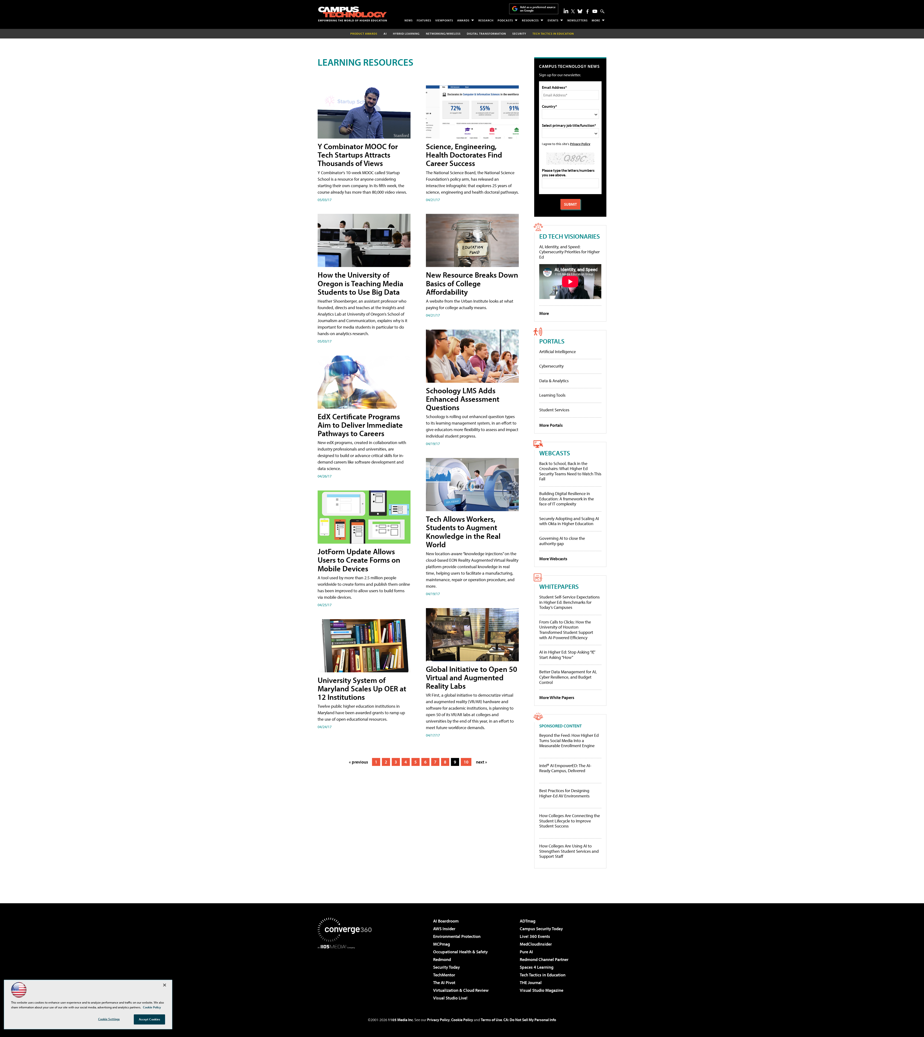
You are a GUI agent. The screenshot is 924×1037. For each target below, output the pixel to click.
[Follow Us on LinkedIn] (566, 10)
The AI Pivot (444, 982)
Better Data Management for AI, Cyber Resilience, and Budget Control (568, 677)
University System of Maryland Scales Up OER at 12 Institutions (362, 688)
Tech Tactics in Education (542, 975)
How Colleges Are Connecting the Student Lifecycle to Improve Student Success (569, 821)
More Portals (551, 425)
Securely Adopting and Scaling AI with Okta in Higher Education (569, 521)
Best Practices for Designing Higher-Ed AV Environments (564, 793)
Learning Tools (552, 395)
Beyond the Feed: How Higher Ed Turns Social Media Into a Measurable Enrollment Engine (569, 740)
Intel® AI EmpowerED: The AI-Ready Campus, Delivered (565, 768)
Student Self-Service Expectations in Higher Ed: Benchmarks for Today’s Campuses (569, 602)
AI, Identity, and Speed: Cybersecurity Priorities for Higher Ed (569, 252)
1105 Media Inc (400, 1019)
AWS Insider (444, 928)
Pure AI (526, 951)
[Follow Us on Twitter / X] (573, 11)
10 (466, 762)
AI (385, 33)
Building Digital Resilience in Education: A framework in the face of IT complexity (566, 499)
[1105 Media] (346, 973)
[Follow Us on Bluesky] (580, 11)
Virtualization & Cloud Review (460, 990)
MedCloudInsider (536, 944)
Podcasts (505, 20)
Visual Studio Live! (450, 998)
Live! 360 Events (535, 936)
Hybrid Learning (406, 33)
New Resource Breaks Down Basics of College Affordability (472, 283)
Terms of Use (491, 1019)
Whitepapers (559, 586)
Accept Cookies (149, 1019)
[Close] (164, 985)
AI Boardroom (446, 921)
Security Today (446, 967)
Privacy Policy (580, 143)
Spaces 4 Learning (536, 967)
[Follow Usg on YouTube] (594, 11)
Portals (552, 341)
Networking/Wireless (443, 33)
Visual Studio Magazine (541, 990)
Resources (530, 20)
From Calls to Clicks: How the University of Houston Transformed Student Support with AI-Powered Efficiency (566, 629)
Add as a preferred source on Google (538, 8)
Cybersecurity (551, 366)
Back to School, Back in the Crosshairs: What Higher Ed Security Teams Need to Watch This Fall (570, 471)
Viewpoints (444, 20)
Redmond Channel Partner (544, 959)
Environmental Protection (457, 936)
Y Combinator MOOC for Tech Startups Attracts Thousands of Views (358, 154)
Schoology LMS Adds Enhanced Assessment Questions (462, 399)
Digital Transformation (486, 33)
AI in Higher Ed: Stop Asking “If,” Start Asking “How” (567, 654)
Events (553, 20)
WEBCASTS (554, 453)
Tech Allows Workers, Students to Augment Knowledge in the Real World (463, 531)
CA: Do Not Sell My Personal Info (529, 1019)
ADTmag (527, 921)
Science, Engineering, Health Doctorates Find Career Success (464, 154)
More (596, 20)
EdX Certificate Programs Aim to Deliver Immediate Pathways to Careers (360, 425)
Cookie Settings (109, 1019)
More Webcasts (553, 558)
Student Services (554, 410)
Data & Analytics (554, 380)
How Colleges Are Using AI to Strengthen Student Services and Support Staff (569, 851)
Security (519, 33)
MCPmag (441, 944)
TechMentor (444, 975)
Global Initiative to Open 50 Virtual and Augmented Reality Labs (471, 677)
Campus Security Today (541, 928)
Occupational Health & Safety (460, 951)
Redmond (442, 959)
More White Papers (556, 697)
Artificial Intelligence (557, 351)
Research (486, 20)
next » (481, 762)
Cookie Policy (462, 1019)
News (408, 20)
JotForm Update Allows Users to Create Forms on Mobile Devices (359, 560)
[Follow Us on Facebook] (587, 11)
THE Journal (531, 982)
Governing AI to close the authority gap (562, 540)
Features (424, 20)
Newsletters (577, 20)
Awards (463, 20)
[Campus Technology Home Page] (352, 13)
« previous (358, 762)
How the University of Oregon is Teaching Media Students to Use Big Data (360, 283)
